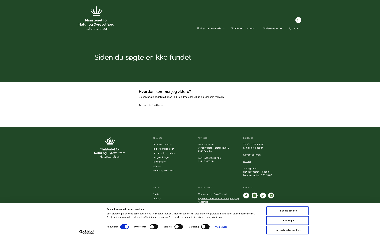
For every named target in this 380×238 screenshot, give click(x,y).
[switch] (154, 226)
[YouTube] (271, 195)
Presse (247, 161)
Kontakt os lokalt (252, 154)
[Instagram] (255, 195)
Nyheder (157, 166)
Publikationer (160, 161)
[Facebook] (246, 195)
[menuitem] (211, 31)
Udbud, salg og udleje (164, 153)
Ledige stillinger (161, 157)
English (156, 194)
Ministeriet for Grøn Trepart (212, 194)
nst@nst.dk (257, 147)
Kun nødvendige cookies (287, 230)
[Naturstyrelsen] (96, 18)
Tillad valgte (287, 220)
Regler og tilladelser (163, 148)
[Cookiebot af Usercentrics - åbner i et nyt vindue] (87, 232)
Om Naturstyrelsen (162, 144)
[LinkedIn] (263, 195)
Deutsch (157, 198)
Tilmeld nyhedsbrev (163, 170)
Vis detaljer (221, 227)
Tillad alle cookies (287, 210)
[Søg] (298, 20)
